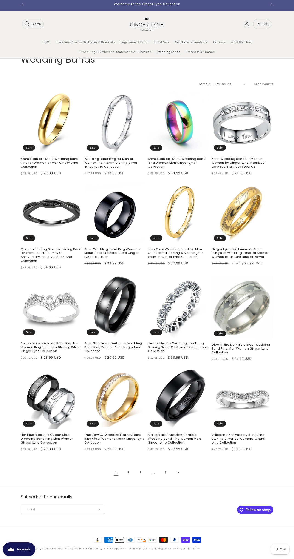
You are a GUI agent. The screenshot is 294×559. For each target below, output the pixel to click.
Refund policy (94, 548)
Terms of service (137, 548)
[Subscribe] (98, 509)
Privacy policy (115, 548)
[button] (34, 24)
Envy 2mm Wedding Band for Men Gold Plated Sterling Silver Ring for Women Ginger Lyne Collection (175, 253)
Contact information (187, 548)
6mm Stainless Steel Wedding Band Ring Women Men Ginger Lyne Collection (176, 163)
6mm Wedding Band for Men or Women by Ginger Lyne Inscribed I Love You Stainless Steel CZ (239, 163)
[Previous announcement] (22, 4)
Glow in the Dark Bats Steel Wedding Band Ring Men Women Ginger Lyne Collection (241, 349)
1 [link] (116, 472)
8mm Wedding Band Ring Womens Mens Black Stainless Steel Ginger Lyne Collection (112, 253)
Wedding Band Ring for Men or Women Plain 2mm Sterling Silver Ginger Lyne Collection (111, 163)
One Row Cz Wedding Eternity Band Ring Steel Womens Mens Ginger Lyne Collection (114, 439)
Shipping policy (161, 548)
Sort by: (204, 84)
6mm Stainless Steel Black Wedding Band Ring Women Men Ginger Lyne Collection (113, 347)
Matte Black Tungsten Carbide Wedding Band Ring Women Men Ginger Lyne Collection (174, 439)
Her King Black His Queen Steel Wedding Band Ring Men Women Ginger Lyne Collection (47, 439)
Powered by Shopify (70, 548)
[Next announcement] (272, 4)
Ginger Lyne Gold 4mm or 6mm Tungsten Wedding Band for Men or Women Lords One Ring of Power (240, 253)
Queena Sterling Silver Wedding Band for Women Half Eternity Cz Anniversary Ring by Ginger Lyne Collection (51, 255)
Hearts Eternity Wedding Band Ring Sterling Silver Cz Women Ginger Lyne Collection (178, 347)
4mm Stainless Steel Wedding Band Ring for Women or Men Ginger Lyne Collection (49, 163)
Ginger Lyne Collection (43, 548)
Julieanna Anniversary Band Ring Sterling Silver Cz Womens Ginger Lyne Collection (239, 439)
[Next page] (178, 472)
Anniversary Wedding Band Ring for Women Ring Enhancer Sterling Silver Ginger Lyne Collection (50, 347)
